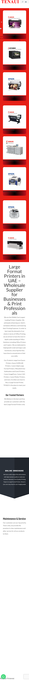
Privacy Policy (9, 656)
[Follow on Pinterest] (19, 586)
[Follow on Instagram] (13, 586)
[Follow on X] (16, 586)
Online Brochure (14, 495)
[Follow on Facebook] (4, 586)
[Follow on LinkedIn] (7, 586)
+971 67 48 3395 (10, 559)
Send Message (18, 649)
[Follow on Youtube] (10, 586)
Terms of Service (19, 656)
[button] (3, 676)
